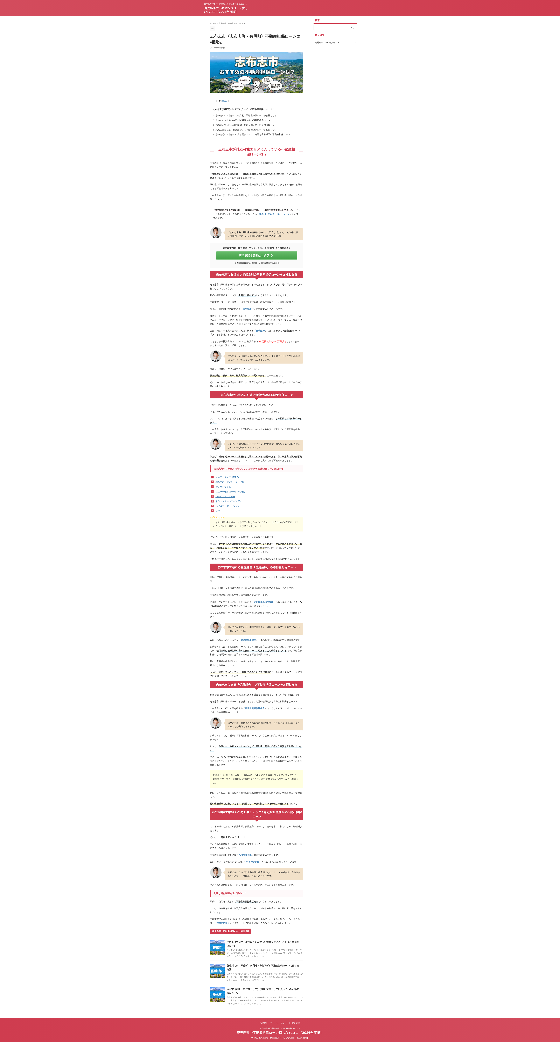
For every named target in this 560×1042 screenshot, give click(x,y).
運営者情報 (296, 1023)
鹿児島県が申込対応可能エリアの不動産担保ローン (280, 1028)
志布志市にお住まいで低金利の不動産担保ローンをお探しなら (246, 115)
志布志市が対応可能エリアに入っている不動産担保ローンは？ (243, 109)
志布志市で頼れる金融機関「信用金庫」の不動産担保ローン (245, 125)
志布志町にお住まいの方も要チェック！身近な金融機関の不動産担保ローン (253, 134)
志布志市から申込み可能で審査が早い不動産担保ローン (243, 120)
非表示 (225, 101)
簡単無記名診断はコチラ (254, 255)
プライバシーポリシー (279, 1023)
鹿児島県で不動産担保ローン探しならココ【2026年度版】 (280, 1033)
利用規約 (263, 1023)
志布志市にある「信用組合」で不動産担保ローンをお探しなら (246, 129)
